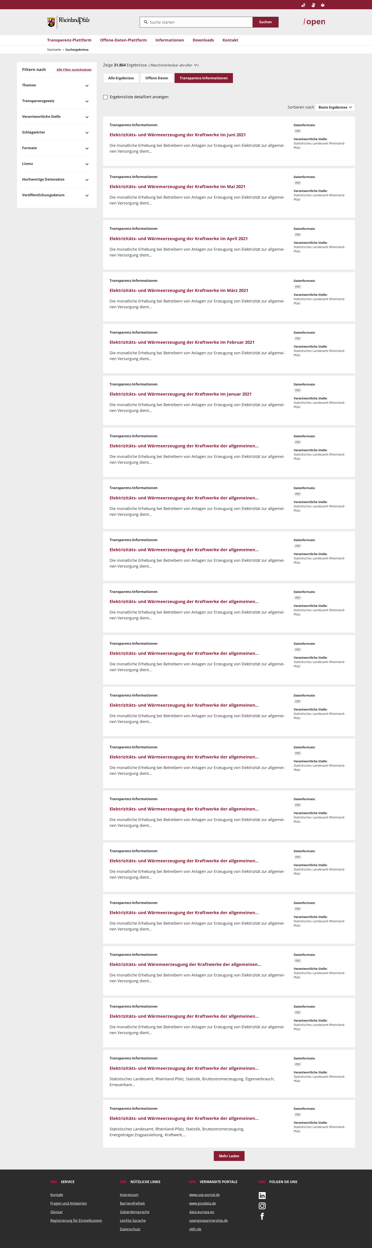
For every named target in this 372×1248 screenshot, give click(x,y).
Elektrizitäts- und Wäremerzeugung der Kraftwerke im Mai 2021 (177, 186)
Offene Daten (156, 78)
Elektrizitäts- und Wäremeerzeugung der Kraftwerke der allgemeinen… (185, 964)
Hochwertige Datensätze (43, 179)
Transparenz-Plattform (69, 40)
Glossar (56, 1212)
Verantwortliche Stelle (41, 116)
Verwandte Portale (218, 1181)
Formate (29, 148)
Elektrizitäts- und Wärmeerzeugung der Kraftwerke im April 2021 (179, 238)
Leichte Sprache (133, 1220)
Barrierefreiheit (132, 1203)
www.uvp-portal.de (204, 1194)
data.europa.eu (201, 1212)
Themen (29, 85)
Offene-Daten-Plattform (123, 40)
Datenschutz (130, 1229)
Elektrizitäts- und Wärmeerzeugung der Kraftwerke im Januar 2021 (181, 394)
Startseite (54, 50)
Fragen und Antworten (68, 1203)
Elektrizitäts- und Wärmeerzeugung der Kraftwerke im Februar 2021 (182, 342)
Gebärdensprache (134, 1212)
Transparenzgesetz (38, 100)
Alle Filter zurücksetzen (74, 70)
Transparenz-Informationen (204, 78)
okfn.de (195, 1229)
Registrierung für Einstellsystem (76, 1220)
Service (67, 1181)
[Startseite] (68, 21)
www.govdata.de (202, 1203)
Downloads (203, 40)
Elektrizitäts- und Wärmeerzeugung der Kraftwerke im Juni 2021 (178, 135)
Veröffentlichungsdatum (43, 195)
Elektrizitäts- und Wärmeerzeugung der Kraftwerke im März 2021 (179, 290)
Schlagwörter (33, 132)
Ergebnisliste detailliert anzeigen (139, 96)
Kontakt (230, 40)
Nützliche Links (145, 1181)
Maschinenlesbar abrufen (172, 65)
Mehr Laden (229, 1156)
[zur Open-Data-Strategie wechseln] (314, 21)
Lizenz (27, 163)
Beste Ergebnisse (333, 107)
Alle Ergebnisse (121, 78)
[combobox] (196, 22)
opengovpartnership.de (208, 1220)
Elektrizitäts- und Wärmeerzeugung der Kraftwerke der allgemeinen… (184, 446)
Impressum (129, 1194)
